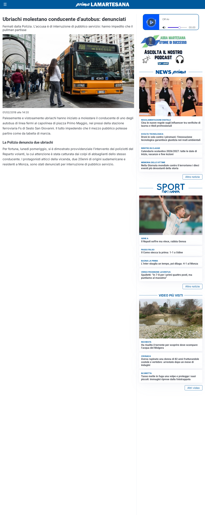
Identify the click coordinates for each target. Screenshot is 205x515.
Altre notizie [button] (192, 176)
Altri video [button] (193, 387)
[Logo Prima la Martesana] (102, 4)
